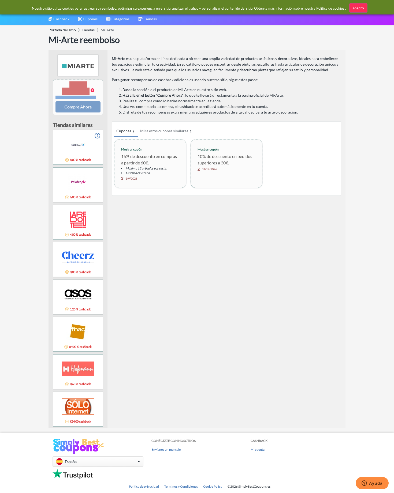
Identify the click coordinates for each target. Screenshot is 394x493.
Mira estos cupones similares (165, 131)
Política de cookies (330, 8)
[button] (78, 90)
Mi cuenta (258, 449)
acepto (358, 8)
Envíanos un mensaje (166, 449)
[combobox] (117, 21)
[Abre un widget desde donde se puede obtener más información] (372, 483)
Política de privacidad (144, 486)
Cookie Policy (212, 486)
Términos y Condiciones (181, 486)
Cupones (125, 131)
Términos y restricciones (75, 97)
